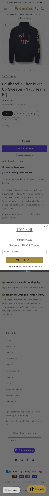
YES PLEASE (24, 260)
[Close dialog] (46, 226)
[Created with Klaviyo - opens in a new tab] (24, 271)
